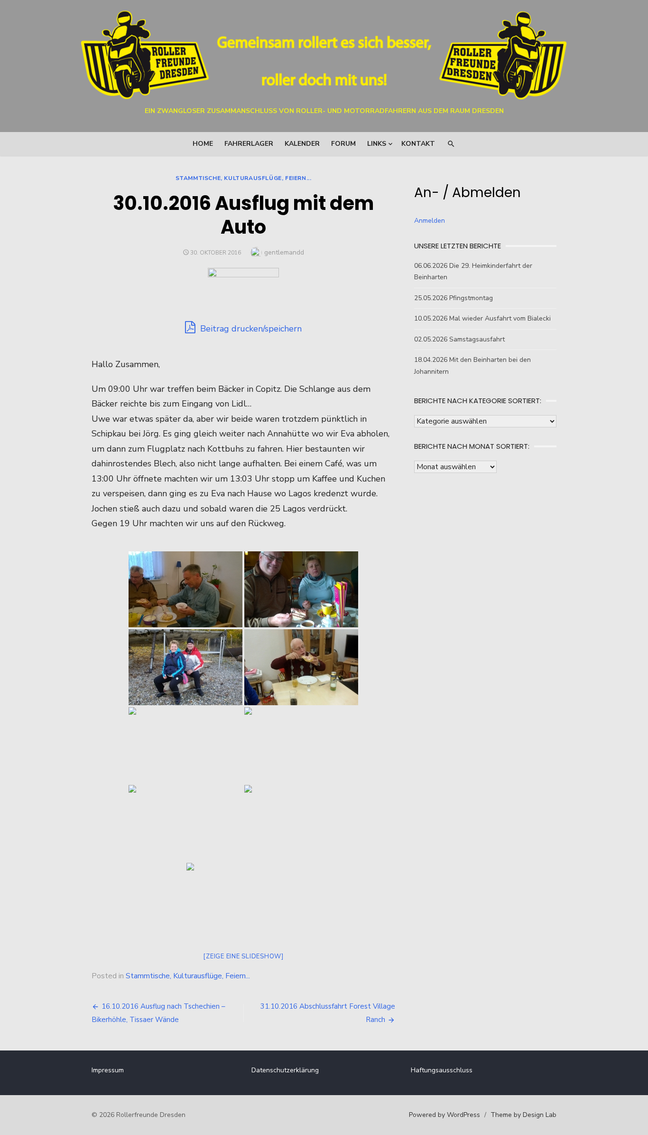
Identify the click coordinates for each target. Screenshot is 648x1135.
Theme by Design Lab (523, 1114)
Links (376, 143)
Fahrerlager (248, 143)
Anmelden (429, 220)
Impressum (108, 1070)
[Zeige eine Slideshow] (243, 956)
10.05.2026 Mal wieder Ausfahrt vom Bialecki (482, 318)
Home (203, 143)
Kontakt (418, 143)
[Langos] (185, 589)
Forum (343, 143)
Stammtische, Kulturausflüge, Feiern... (244, 178)
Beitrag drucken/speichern (250, 328)
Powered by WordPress (444, 1114)
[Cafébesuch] (301, 589)
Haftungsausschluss (441, 1070)
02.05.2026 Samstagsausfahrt (459, 339)
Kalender (302, 143)
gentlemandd (284, 252)
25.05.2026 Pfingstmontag (453, 298)
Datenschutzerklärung (285, 1070)
